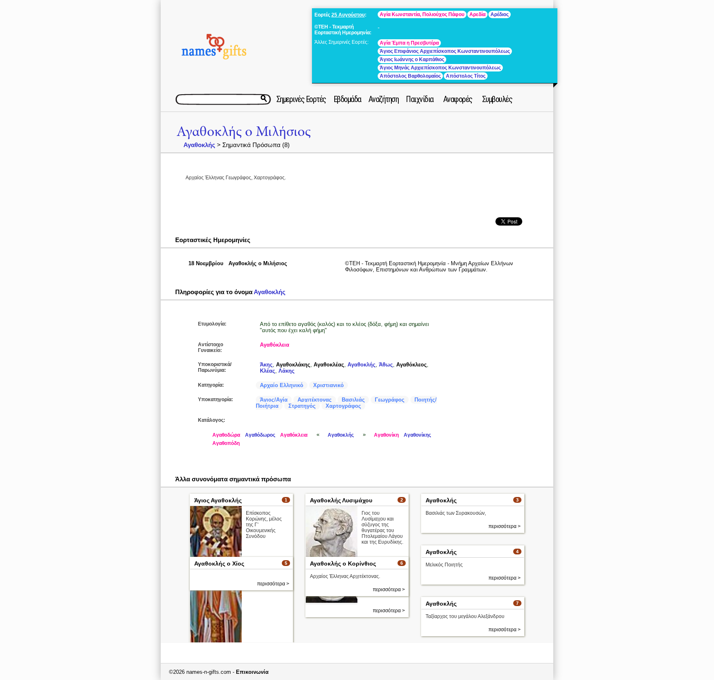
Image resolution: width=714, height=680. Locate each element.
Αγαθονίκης (417, 435)
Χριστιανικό (328, 385)
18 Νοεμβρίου (206, 263)
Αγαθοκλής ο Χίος (219, 563)
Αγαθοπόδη (226, 443)
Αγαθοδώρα (226, 435)
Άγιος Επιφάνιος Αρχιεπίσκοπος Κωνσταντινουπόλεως (445, 51)
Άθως (386, 364)
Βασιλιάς (353, 400)
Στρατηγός (302, 406)
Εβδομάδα (347, 99)
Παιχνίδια (419, 99)
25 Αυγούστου (348, 15)
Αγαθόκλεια (274, 345)
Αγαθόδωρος (260, 435)
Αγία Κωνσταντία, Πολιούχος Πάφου (422, 14)
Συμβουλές (497, 99)
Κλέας (267, 371)
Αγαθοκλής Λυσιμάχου (341, 500)
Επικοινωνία (252, 672)
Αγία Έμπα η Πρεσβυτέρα (409, 43)
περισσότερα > (389, 610)
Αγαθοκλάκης (293, 364)
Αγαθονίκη (386, 435)
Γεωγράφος (390, 400)
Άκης (266, 364)
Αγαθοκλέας (329, 364)
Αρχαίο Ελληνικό (281, 385)
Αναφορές (457, 99)
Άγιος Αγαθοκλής (218, 500)
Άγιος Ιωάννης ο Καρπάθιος (412, 59)
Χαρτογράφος (343, 406)
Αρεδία (477, 14)
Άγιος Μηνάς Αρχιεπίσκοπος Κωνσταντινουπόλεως (440, 68)
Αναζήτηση (384, 99)
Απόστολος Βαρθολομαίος (410, 76)
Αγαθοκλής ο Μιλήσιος (243, 132)
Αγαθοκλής (199, 144)
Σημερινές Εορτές (301, 99)
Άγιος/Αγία (274, 400)
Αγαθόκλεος (411, 364)
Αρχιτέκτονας (315, 400)
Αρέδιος (499, 14)
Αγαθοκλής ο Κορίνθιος (343, 563)
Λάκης (286, 371)
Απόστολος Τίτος (466, 76)
